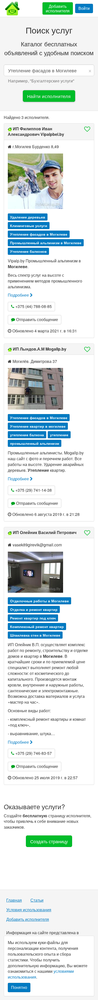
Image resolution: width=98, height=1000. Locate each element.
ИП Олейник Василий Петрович (44, 532)
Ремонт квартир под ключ (33, 617)
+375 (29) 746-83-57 (33, 753)
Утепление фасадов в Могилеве (38, 234)
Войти (84, 8)
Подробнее (19, 295)
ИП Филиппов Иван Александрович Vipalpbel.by (36, 131)
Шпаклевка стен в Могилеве (35, 635)
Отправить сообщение (36, 319)
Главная (14, 900)
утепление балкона (27, 434)
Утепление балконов (28, 251)
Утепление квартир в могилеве (38, 426)
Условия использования (28, 910)
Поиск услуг (49, 30)
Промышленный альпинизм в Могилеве (45, 242)
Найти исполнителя (49, 96)
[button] (85, 129)
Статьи (36, 900)
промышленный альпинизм (34, 443)
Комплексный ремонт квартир (37, 626)
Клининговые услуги (28, 225)
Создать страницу (49, 841)
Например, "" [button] (41, 81)
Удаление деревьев (27, 217)
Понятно (19, 987)
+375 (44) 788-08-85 (33, 306)
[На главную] (12, 8)
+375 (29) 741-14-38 (33, 490)
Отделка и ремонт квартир (34, 609)
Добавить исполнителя (58, 8)
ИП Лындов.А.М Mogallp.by (39, 349)
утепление (59, 434)
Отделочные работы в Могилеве (39, 600)
